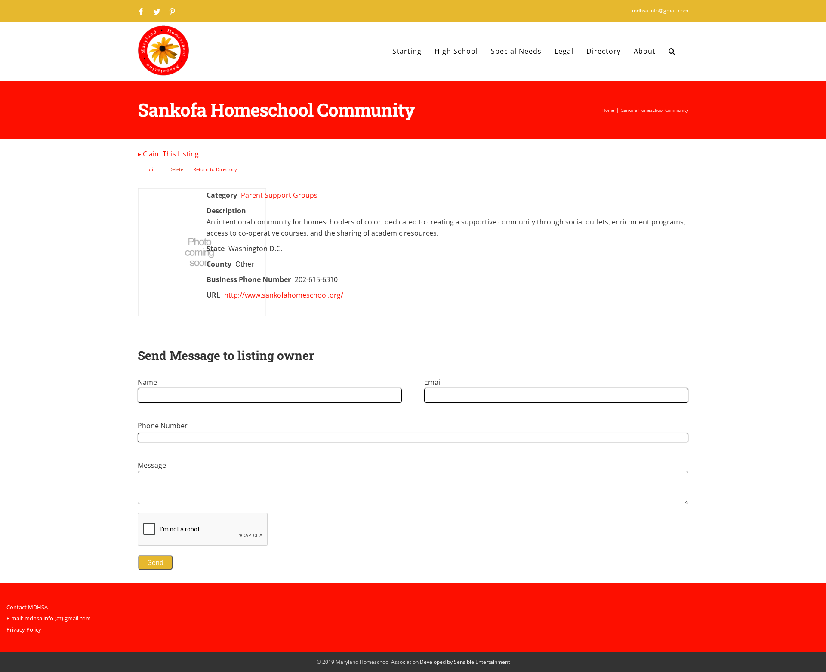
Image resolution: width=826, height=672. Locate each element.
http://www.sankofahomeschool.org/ (283, 295)
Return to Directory (215, 169)
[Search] (672, 51)
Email (433, 382)
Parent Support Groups (279, 195)
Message (152, 465)
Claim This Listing (168, 154)
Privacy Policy (23, 629)
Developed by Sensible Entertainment (465, 662)
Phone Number (163, 425)
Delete (176, 169)
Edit (150, 169)
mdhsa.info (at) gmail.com (58, 618)
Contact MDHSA (27, 607)
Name (147, 382)
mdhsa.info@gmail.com (660, 10)
